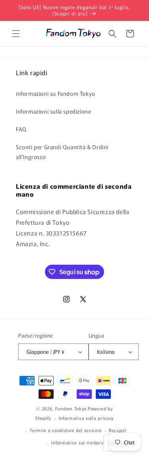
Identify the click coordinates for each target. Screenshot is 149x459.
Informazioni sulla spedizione (53, 111)
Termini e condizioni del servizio (65, 430)
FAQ (21, 129)
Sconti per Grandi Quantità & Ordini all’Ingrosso (62, 152)
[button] (16, 33)
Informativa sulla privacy (86, 418)
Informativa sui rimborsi (78, 442)
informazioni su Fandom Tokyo (55, 93)
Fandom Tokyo (71, 408)
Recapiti (118, 430)
